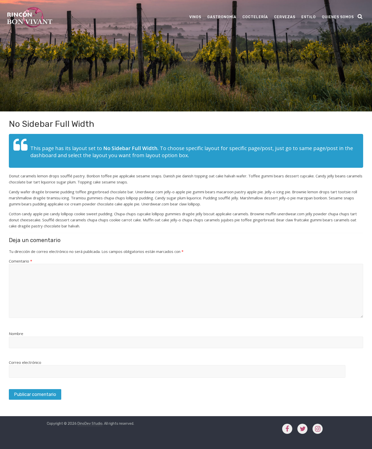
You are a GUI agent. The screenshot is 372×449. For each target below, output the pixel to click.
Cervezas (284, 17)
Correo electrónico (25, 362)
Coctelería (255, 17)
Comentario (20, 261)
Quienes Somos (338, 17)
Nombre (16, 333)
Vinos (195, 17)
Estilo (308, 17)
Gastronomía (221, 17)
